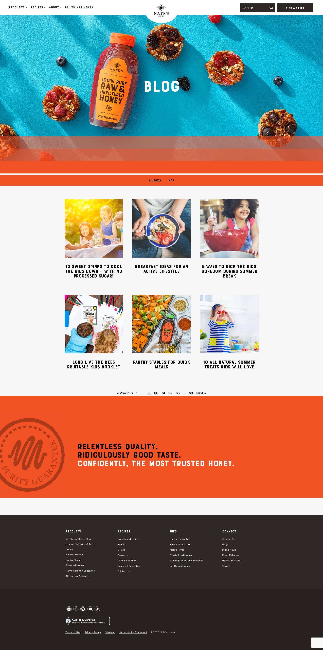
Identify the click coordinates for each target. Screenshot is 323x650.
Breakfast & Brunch (129, 539)
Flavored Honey (74, 565)
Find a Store (295, 8)
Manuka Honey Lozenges (80, 570)
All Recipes (124, 571)
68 (191, 393)
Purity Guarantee (180, 539)
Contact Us (228, 539)
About (54, 7)
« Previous (125, 393)
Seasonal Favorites (129, 566)
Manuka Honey (74, 554)
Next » (201, 393)
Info (173, 531)
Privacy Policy (93, 632)
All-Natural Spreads (76, 576)
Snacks (122, 544)
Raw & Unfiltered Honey (79, 539)
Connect (229, 531)
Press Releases (230, 555)
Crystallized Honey (181, 555)
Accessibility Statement (133, 632)
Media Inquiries (231, 560)
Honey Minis (72, 560)
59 (149, 393)
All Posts (155, 180)
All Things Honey (79, 7)
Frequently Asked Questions (186, 560)
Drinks (121, 549)
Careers (226, 566)
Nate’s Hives (177, 549)
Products (16, 7)
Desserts (123, 555)
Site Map (110, 632)
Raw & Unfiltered (180, 544)
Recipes (36, 7)
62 (170, 393)
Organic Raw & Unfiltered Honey (80, 546)
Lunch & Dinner (127, 560)
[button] (26, 7)
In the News (229, 549)
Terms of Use (72, 632)
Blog (171, 180)
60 (156, 393)
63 (178, 393)
